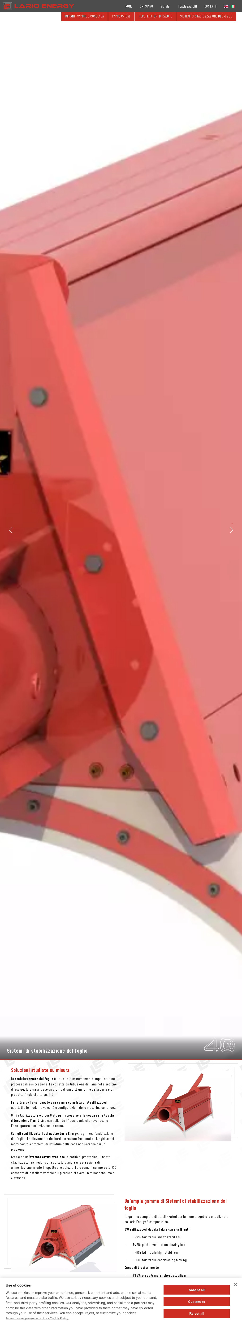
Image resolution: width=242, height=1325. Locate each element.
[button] (11, 530)
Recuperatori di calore (155, 16)
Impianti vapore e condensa (84, 16)
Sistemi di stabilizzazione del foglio (206, 16)
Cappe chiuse (121, 16)
